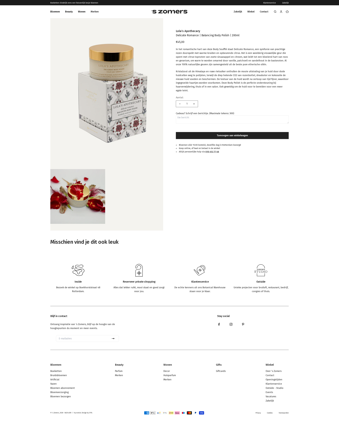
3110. (91, 413)
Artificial (54, 379)
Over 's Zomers (274, 371)
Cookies (270, 413)
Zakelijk (285, 3)
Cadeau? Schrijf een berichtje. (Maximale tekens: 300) (205, 113)
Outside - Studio (274, 388)
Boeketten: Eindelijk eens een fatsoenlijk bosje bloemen (74, 3)
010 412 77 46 (212, 151)
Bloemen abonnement (62, 388)
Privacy (258, 413)
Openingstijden (274, 379)
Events (269, 392)
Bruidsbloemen (58, 375)
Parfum (118, 371)
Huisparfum (169, 375)
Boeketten (56, 371)
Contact (270, 375)
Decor (166, 371)
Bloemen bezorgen (60, 396)
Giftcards (221, 371)
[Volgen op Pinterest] (243, 324)
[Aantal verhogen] (194, 104)
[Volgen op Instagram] (231, 324)
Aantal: (179, 97)
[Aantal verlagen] (180, 104)
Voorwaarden (284, 413)
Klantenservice (269, 3)
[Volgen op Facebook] (219, 324)
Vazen (53, 384)
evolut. (78, 413)
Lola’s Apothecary (188, 31)
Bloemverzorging (59, 392)
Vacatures (271, 396)
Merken (119, 375)
